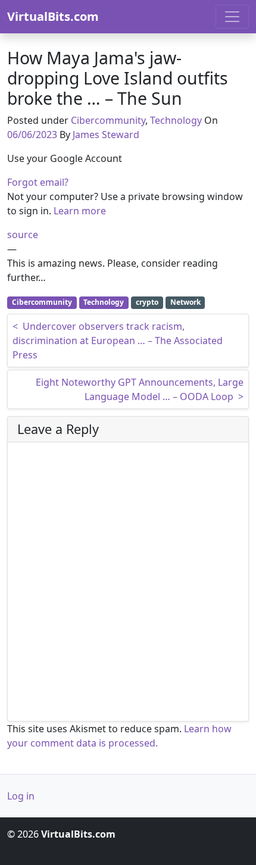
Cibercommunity (108, 120)
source (22, 234)
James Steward (106, 134)
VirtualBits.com (53, 16)
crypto (147, 302)
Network (185, 302)
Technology (176, 120)
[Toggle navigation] (232, 17)
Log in (21, 795)
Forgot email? (37, 182)
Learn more (80, 210)
